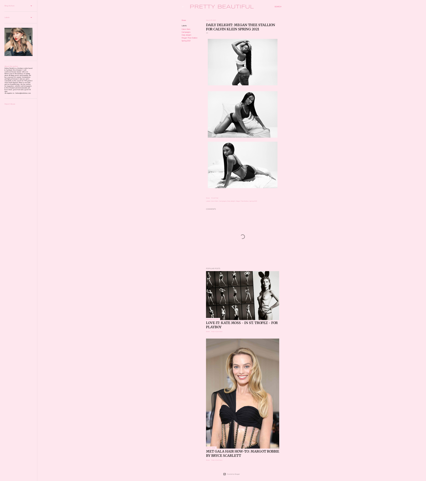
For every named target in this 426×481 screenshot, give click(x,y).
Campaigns (186, 32)
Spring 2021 (186, 41)
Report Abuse (9, 104)
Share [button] (184, 20)
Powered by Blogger (233, 474)
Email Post (214, 198)
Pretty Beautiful (222, 7)
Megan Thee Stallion (189, 38)
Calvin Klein (186, 29)
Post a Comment (216, 331)
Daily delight (186, 35)
